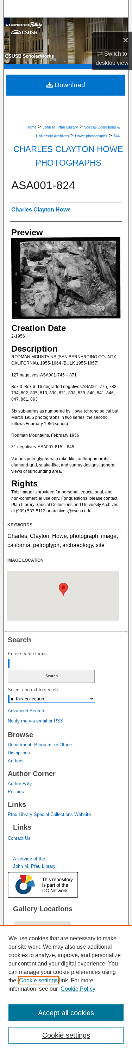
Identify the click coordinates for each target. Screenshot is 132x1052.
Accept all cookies (66, 1013)
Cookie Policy (78, 989)
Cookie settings (38, 980)
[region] (66, 988)
